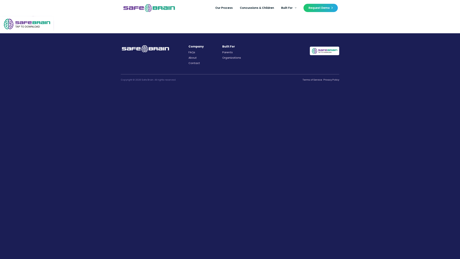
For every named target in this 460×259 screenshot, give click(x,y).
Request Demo (319, 8)
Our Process (224, 8)
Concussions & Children (257, 8)
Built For (287, 8)
